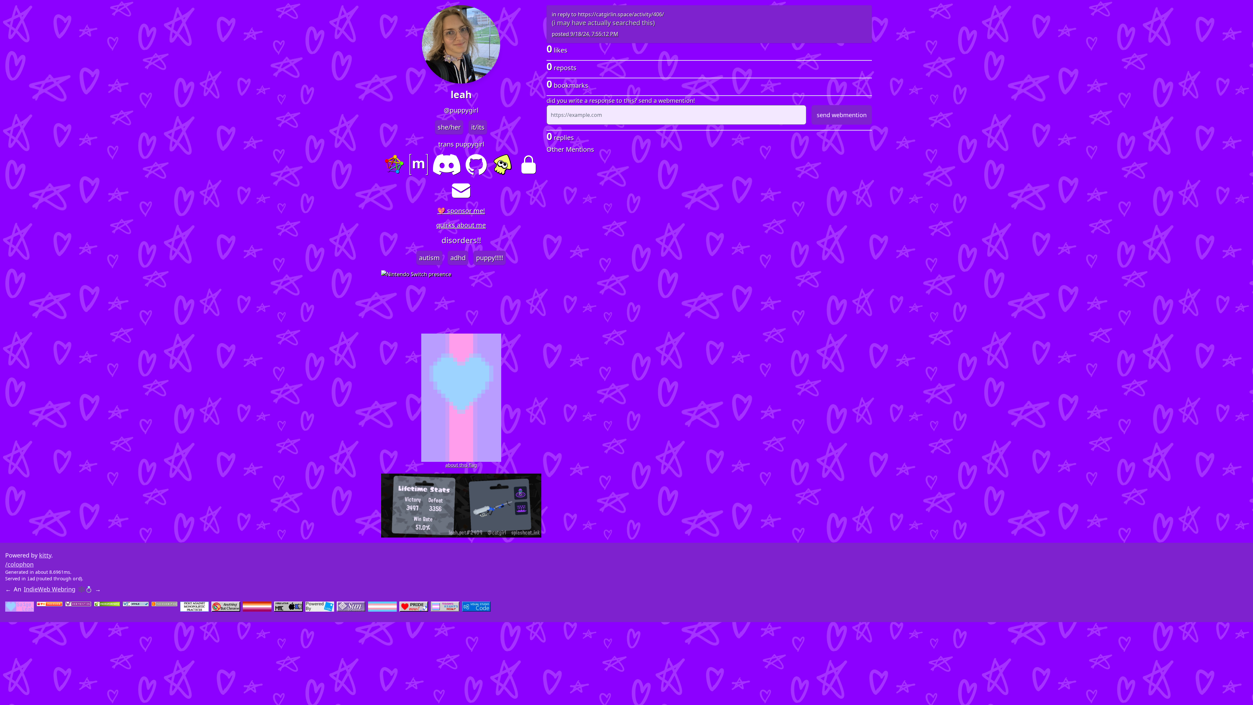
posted (585, 34)
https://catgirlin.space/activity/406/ (621, 14)
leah (461, 95)
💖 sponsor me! (461, 210)
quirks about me (461, 225)
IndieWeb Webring (49, 589)
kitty (45, 555)
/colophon (19, 564)
